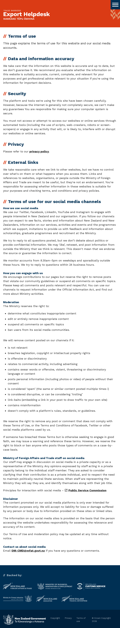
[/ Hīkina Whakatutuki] (54, 586)
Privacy (68, 618)
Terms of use (80, 619)
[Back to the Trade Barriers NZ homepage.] (26, 15)
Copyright (55, 618)
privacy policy (39, 151)
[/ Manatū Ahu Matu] (17, 598)
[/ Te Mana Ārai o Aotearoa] (91, 586)
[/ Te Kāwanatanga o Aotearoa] (24, 619)
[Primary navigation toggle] (115, 4)
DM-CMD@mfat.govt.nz (28, 550)
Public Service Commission (85, 490)
